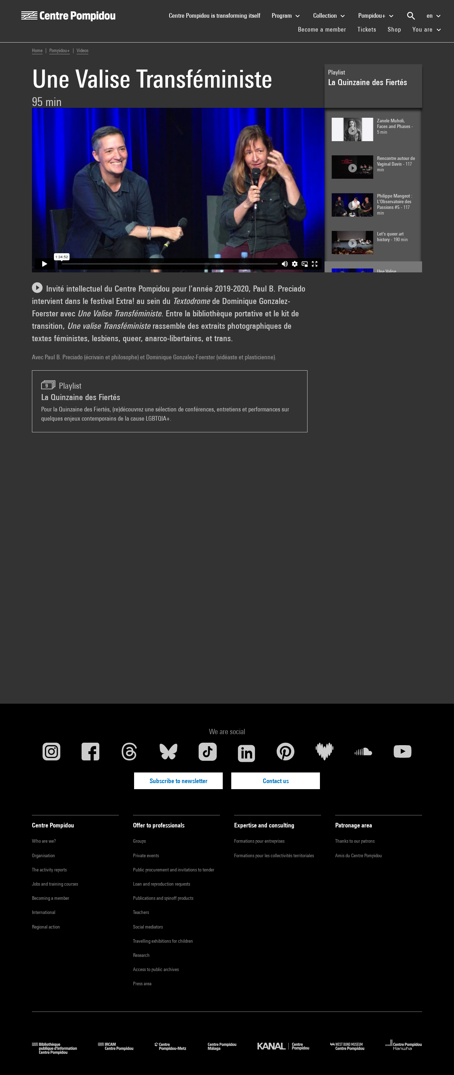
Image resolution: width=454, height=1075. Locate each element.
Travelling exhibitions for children (163, 941)
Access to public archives (156, 969)
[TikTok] (207, 753)
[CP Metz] (176, 1052)
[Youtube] (402, 753)
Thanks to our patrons (355, 841)
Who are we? (44, 841)
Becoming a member (50, 898)
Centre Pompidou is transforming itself (217, 15)
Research (141, 955)
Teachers (141, 912)
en (430, 15)
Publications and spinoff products (163, 898)
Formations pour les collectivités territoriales (274, 855)
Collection (325, 15)
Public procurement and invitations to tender (173, 869)
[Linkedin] (246, 753)
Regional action (46, 927)
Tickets (367, 29)
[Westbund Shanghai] (352, 1052)
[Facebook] (90, 753)
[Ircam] (121, 1052)
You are (423, 29)
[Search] (411, 16)
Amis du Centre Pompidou (358, 855)
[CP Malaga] (227, 1052)
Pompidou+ (372, 15)
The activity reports (49, 869)
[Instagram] (51, 753)
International (43, 912)
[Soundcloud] (363, 753)
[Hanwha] (404, 1052)
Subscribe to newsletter (178, 781)
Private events (146, 855)
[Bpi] (59, 1052)
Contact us (276, 781)
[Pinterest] (285, 753)
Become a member (325, 29)
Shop (397, 29)
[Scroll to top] (437, 1058)
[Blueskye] (168, 753)
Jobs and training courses (55, 884)
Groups (139, 841)
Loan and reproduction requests (161, 884)
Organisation (43, 855)
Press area (142, 983)
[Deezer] (324, 753)
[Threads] (129, 753)
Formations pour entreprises (259, 841)
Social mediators (148, 927)
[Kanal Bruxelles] (289, 1052)
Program (282, 15)
